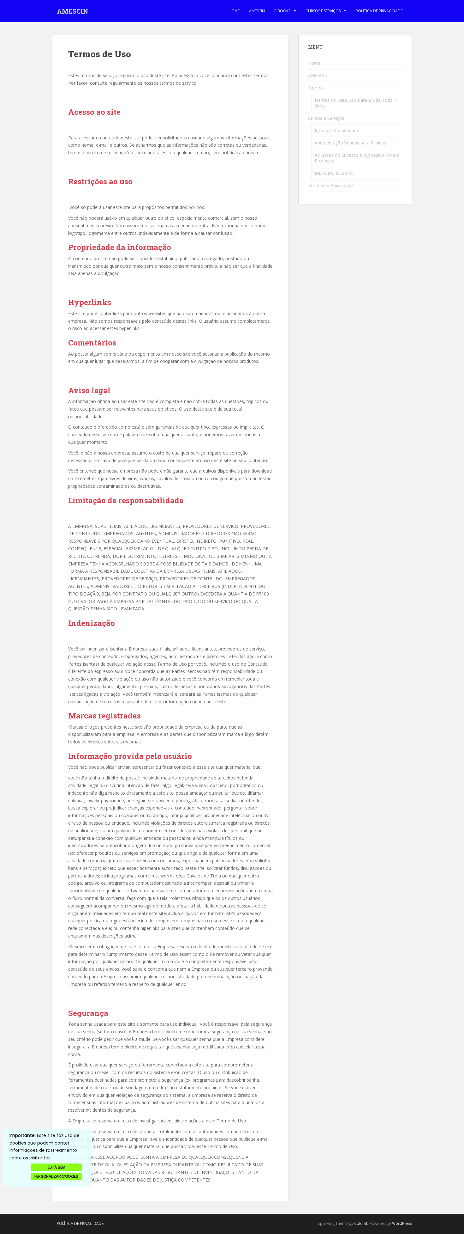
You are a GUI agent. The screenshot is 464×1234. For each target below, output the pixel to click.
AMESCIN (72, 11)
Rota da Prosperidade (337, 130)
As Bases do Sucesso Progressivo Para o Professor (357, 158)
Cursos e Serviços (323, 11)
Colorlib (361, 1223)
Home (234, 11)
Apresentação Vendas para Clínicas (350, 143)
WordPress (402, 1223)
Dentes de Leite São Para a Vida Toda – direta (355, 103)
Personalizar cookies (56, 1176)
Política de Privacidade (379, 11)
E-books (282, 11)
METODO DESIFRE (334, 173)
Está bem (56, 1167)
